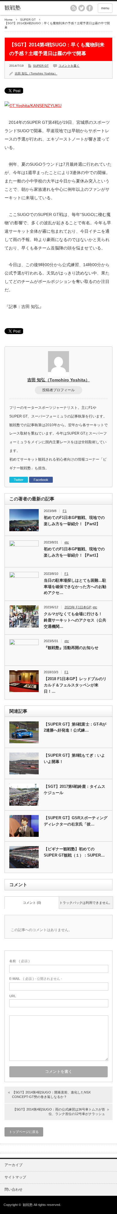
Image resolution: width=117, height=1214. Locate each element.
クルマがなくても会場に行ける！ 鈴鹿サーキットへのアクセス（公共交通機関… (75, 620)
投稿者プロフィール (58, 390)
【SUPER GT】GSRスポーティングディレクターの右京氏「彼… (75, 821)
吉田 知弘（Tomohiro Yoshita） (36, 73)
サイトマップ (15, 1177)
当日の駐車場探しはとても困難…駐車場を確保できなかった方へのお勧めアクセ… (75, 586)
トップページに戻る (24, 1132)
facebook (89, 8)
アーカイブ (13, 1165)
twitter (81, 8)
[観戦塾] (27, 8)
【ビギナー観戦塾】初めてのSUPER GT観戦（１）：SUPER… (74, 852)
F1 (65, 511)
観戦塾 (28, 1205)
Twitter (18, 480)
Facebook (41, 480)
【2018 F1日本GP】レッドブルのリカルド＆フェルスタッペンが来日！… (75, 685)
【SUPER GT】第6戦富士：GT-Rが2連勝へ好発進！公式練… (75, 727)
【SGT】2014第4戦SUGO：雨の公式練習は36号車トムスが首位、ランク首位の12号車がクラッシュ (59, 1112)
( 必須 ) (19, 961)
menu (105, 8)
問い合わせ (13, 1189)
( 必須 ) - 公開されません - (35, 978)
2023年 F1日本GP (77, 607)
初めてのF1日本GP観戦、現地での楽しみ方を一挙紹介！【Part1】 (74, 552)
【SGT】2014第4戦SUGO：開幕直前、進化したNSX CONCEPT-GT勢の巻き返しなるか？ (51, 1094)
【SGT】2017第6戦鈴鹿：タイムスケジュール (74, 789)
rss (73, 8)
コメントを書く (69, 65)
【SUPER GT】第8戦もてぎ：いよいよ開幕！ (74, 758)
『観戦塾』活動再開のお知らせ (71, 647)
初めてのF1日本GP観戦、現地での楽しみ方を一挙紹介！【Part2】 (74, 520)
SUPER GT (28, 19)
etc (66, 542)
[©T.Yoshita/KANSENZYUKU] (33, 105)
